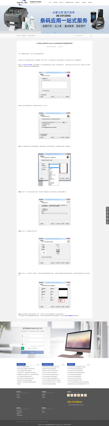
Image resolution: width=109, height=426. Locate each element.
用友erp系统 (46, 421)
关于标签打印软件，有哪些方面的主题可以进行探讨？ (27, 372)
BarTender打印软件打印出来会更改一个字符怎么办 (52, 382)
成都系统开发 (32, 421)
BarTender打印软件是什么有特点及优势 (50, 372)
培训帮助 (84, 2)
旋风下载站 (27, 421)
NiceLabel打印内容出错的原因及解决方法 (75, 368)
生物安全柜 (41, 421)
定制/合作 (90, 2)
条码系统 (21, 421)
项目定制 (19, 383)
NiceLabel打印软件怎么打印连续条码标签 (75, 370)
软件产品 (61, 2)
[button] (106, 20)
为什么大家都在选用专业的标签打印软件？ (25, 376)
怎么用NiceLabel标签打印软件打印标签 (75, 380)
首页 (50, 2)
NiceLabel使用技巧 (31, 35)
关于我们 (43, 397)
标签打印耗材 (19, 410)
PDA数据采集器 (19, 415)
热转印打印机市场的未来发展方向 (23, 366)
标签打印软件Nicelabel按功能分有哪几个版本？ (26, 378)
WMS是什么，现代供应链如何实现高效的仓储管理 (26, 382)
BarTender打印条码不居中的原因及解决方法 (51, 378)
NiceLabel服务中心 (69, 315)
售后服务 (43, 395)
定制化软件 (24, 35)
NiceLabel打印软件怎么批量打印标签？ (75, 378)
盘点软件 (18, 395)
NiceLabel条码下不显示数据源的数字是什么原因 (76, 366)
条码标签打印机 (19, 412)
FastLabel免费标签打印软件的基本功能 (24, 370)
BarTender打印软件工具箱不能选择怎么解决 (51, 374)
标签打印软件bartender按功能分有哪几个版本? (51, 366)
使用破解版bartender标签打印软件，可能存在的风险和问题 (28, 374)
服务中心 (78, 2)
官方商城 (55, 2)
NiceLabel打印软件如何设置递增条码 (74, 376)
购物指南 (43, 394)
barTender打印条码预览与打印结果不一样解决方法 (52, 380)
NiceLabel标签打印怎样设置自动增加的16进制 (76, 372)
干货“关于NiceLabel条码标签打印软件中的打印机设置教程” (78, 382)
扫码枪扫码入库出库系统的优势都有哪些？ (25, 380)
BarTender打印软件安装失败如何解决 (49, 383)
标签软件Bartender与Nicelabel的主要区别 (50, 370)
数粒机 (37, 421)
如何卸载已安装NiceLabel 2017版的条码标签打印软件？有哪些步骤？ (79, 383)
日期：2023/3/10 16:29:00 (51, 46)
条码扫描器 (19, 413)
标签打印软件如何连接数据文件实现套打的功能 (26, 368)
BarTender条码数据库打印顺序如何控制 (50, 376)
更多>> (38, 364)
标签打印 (18, 394)
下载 (43, 410)
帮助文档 (43, 412)
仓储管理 (18, 397)
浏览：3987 (60, 46)
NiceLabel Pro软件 (28, 64)
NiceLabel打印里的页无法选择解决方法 (75, 374)
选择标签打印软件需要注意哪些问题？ (49, 368)
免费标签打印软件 (69, 2)
